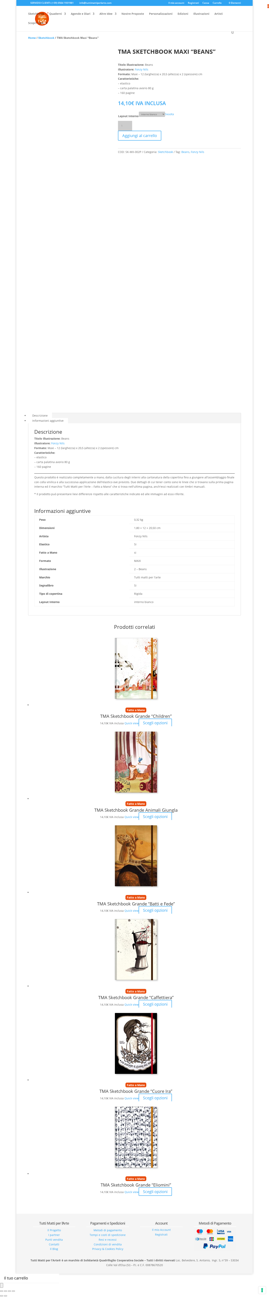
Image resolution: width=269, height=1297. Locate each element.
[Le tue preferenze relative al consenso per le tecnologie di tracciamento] (262, 1290)
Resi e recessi (108, 1239)
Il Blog (54, 1249)
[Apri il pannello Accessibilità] (1, 1285)
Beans (185, 152)
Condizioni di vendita (108, 1244)
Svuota (169, 114)
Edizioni (183, 14)
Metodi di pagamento (108, 1230)
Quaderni (55, 14)
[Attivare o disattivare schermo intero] (9, 1291)
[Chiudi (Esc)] (1, 1291)
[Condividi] (5, 1291)
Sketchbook (36, 14)
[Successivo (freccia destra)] (5, 1295)
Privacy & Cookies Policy (107, 1249)
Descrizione (40, 415)
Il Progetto (54, 1230)
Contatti (54, 1244)
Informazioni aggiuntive (48, 420)
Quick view (131, 723)
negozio (134, 1270)
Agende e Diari (80, 14)
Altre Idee (105, 14)
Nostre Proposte (133, 14)
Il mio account (176, 3)
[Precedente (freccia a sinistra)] (1, 1295)
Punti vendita (54, 1239)
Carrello (217, 3)
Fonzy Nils (141, 69)
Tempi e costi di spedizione (108, 1235)
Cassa (205, 3)
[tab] (134, 415)
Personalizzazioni (161, 14)
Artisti (218, 14)
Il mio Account (161, 1230)
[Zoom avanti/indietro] (13, 1291)
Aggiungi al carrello (139, 135)
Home (32, 37)
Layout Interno (128, 116)
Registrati (193, 3)
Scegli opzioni (155, 722)
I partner (54, 1235)
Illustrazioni (201, 14)
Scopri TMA (35, 23)
